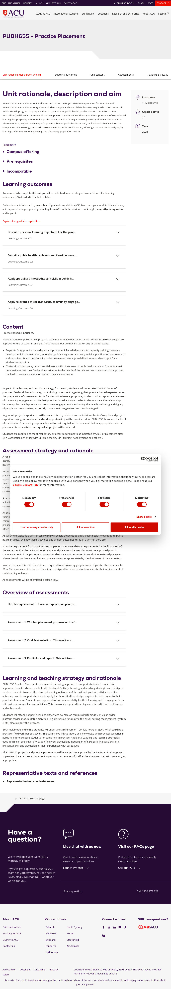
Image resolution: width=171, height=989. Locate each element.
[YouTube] (120, 927)
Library (140, 3)
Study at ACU (43, 13)
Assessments (126, 74)
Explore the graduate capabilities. (22, 221)
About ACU (149, 13)
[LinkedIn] (114, 927)
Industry (27, 3)
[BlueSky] (103, 936)
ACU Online (73, 946)
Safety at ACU (71, 3)
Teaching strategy (157, 74)
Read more (9, 145)
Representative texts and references (30, 781)
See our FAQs (126, 868)
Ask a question (73, 891)
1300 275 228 (150, 891)
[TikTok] (125, 927)
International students (66, 13)
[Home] (13, 14)
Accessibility (9, 969)
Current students (123, 3)
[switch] (66, 504)
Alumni (39, 3)
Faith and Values (11, 3)
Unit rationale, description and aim (22, 74)
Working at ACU (12, 933)
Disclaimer (40, 969)
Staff (150, 3)
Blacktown (51, 933)
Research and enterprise (125, 13)
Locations (103, 13)
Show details (144, 516)
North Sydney (74, 927)
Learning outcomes (66, 74)
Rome (70, 933)
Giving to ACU (53, 3)
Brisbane (50, 939)
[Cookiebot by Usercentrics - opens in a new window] (143, 459)
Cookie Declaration (25, 484)
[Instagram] (109, 927)
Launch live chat (73, 868)
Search (162, 13)
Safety (6, 974)
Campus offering (23, 151)
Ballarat (49, 927)
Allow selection (86, 527)
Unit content (97, 74)
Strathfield (73, 939)
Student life (88, 13)
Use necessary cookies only (37, 527)
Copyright (25, 969)
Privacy (54, 969)
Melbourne (51, 952)
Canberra (50, 946)
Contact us (163, 3)
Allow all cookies (134, 527)
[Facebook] (103, 927)
